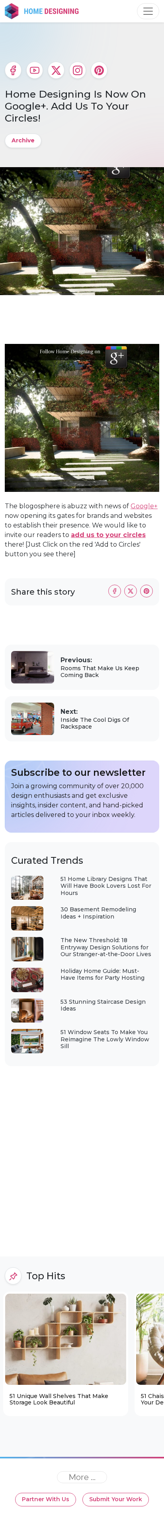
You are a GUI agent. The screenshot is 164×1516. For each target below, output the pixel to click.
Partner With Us (45, 1499)
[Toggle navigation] (148, 11)
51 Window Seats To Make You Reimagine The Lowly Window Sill (105, 1039)
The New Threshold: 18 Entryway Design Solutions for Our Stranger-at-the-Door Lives (106, 947)
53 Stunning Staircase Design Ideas (103, 1005)
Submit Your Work (115, 1499)
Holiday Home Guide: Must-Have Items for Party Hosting (102, 974)
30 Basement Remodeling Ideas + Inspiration (98, 913)
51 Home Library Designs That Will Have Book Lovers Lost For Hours (106, 886)
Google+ (144, 506)
